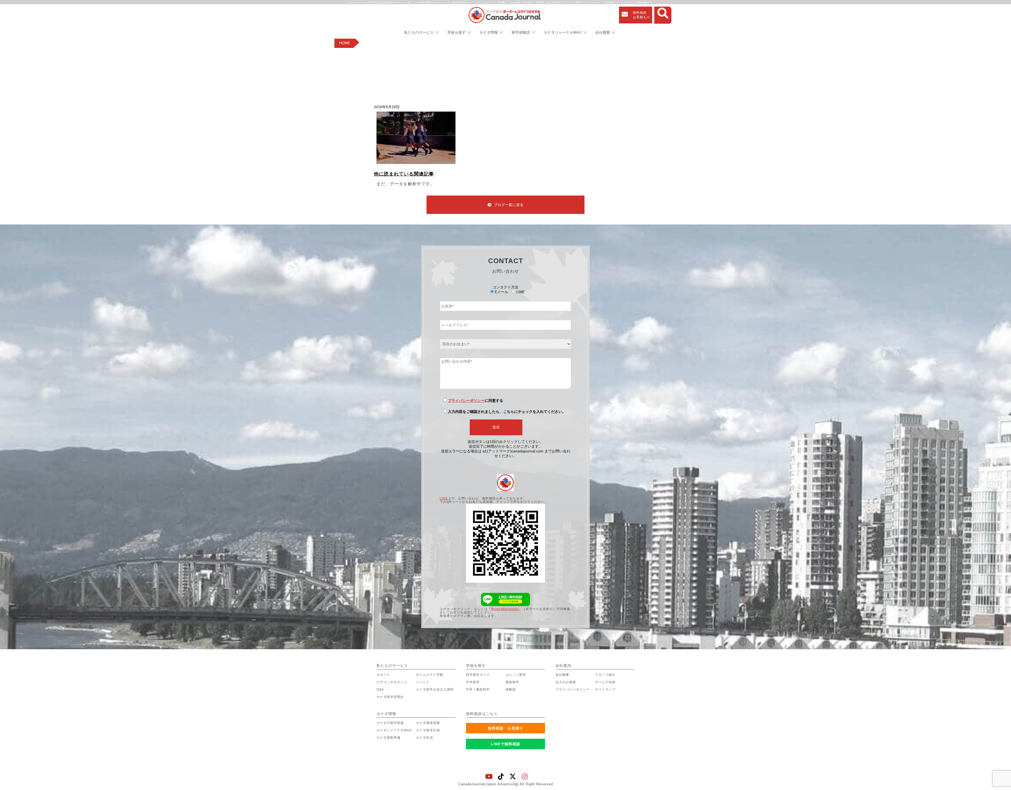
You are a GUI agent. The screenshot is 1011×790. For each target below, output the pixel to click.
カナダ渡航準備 (388, 737)
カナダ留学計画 (428, 730)
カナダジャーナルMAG (563, 32)
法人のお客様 (566, 682)
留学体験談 (521, 32)
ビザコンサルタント (391, 682)
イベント (423, 682)
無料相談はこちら (482, 714)
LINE (444, 498)
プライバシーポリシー (466, 400)
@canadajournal (505, 609)
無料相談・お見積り (505, 728)
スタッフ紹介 (605, 674)
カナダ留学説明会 (390, 696)
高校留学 (512, 682)
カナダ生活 (424, 737)
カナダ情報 (488, 32)
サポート (383, 674)
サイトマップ (605, 689)
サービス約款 (605, 682)
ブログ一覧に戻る (508, 205)
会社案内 (563, 665)
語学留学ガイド (478, 674)
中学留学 (473, 682)
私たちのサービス (419, 32)
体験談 (511, 689)
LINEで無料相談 (505, 744)
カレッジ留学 (516, 674)
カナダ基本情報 (428, 722)
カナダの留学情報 (390, 722)
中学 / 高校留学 (478, 689)
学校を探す (456, 32)
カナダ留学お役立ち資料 (435, 689)
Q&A (380, 689)
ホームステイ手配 (429, 674)
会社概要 (602, 32)
